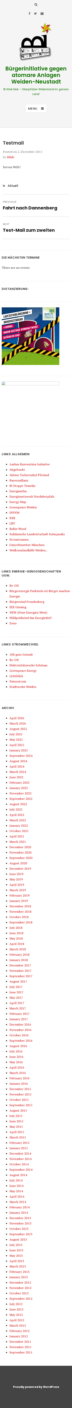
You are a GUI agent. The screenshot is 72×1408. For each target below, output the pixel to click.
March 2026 (17, 723)
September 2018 (20, 922)
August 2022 (18, 804)
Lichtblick (16, 676)
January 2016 (18, 1083)
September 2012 (20, 1298)
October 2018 (19, 917)
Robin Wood (17, 529)
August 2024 (18, 761)
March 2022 (17, 820)
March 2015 (17, 1137)
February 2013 (19, 1272)
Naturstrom (17, 681)
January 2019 (18, 901)
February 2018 (19, 954)
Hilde (10, 157)
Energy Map (17, 502)
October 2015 (19, 1100)
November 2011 (20, 1347)
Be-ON (14, 585)
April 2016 (16, 1067)
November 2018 (20, 911)
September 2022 (20, 799)
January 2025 (18, 750)
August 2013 (18, 1239)
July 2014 (15, 1180)
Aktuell (13, 186)
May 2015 (16, 1126)
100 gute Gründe (21, 654)
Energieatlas (18, 491)
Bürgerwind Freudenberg (26, 602)
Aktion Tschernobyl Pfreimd (29, 475)
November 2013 (20, 1223)
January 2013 (18, 1277)
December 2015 (20, 1089)
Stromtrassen (19, 539)
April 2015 (16, 1132)
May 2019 (16, 879)
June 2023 (16, 777)
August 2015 (18, 1110)
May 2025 (16, 739)
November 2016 (20, 1030)
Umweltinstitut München (27, 545)
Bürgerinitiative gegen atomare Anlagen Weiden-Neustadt (36, 75)
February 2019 (19, 895)
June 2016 (16, 1057)
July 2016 (15, 1051)
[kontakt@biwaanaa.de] (42, 13)
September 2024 (20, 756)
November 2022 (20, 793)
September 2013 (20, 1234)
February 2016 (19, 1078)
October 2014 (19, 1164)
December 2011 (20, 1341)
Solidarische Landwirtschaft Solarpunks (37, 534)
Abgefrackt (17, 469)
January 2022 (18, 825)
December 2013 (20, 1218)
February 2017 (19, 1014)
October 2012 (19, 1293)
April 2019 (16, 885)
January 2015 (18, 1148)
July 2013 (15, 1245)
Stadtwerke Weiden (22, 687)
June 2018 (16, 933)
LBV (12, 523)
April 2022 (16, 815)
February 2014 (19, 1207)
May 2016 (16, 1062)
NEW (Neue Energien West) (28, 612)
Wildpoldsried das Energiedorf (30, 618)
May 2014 (16, 1191)
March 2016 (17, 1073)
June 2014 (16, 1186)
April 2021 (16, 836)
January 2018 (18, 960)
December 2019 (20, 868)
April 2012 (16, 1320)
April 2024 (16, 766)
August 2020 (18, 863)
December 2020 (20, 847)
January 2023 (18, 788)
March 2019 (17, 890)
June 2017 (16, 992)
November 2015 (20, 1094)
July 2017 (15, 987)
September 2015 (20, 1105)
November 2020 (20, 852)
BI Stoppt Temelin (22, 486)
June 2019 (16, 874)
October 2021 (19, 831)
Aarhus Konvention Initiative (29, 464)
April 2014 (16, 1196)
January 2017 (18, 1019)
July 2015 (15, 1116)
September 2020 (20, 858)
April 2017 (16, 1003)
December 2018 (20, 906)
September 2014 (20, 1169)
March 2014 (17, 1202)
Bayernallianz (18, 480)
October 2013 (19, 1229)
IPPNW (14, 512)
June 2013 (16, 1250)
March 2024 (17, 772)
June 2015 (16, 1121)
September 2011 (20, 1352)
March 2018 (17, 949)
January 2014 (18, 1212)
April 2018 (16, 944)
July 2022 (15, 809)
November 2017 (20, 971)
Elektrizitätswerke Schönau (28, 665)
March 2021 (17, 842)
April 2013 (16, 1261)
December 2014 (20, 1153)
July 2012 (15, 1304)
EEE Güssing (17, 607)
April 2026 (16, 718)
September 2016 (20, 1040)
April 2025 (16, 745)
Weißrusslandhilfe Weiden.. (28, 550)
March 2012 (17, 1325)
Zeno (13, 623)
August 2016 (18, 1046)
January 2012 (18, 1336)
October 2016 (19, 1035)
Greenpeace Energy (22, 670)
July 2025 (15, 734)
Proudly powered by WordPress (36, 1387)
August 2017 (18, 981)
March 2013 (17, 1266)
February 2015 (19, 1143)
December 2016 (20, 1024)
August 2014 (18, 1175)
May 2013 (16, 1255)
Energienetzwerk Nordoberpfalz (31, 496)
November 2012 (20, 1288)
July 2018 (15, 928)
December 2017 (20, 965)
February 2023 (19, 782)
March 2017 (17, 1008)
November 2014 (20, 1159)
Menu (32, 108)
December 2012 (20, 1282)
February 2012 (19, 1331)
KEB (12, 518)
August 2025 (18, 729)
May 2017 (16, 997)
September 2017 (20, 976)
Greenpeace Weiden (23, 507)
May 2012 (16, 1315)
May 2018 (16, 938)
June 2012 (16, 1309)
